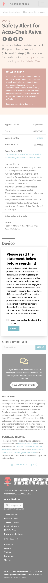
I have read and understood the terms (25, 321)
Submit (13, 328)
